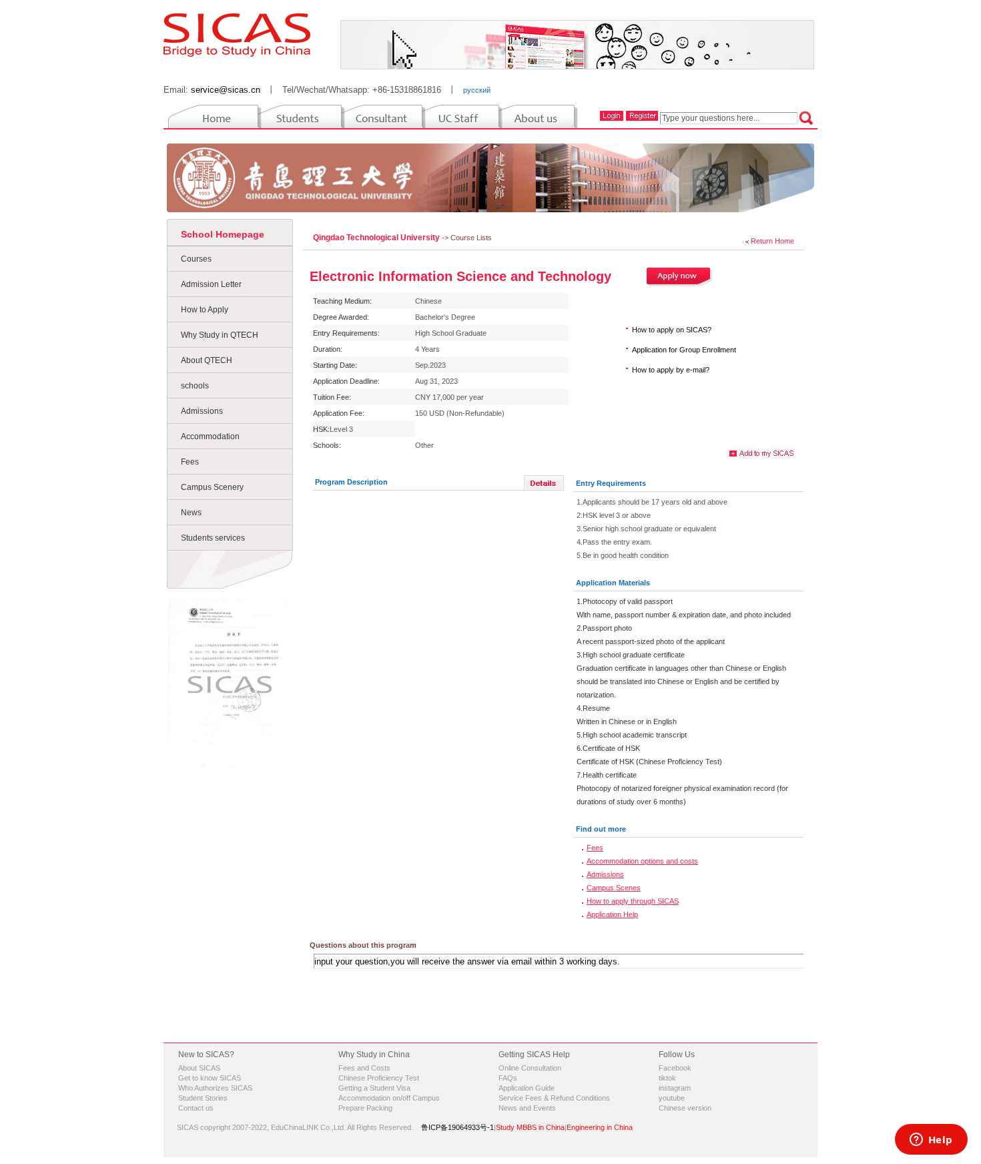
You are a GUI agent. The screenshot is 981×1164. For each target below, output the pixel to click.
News (191, 512)
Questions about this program (363, 945)
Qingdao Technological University (377, 237)
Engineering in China (600, 1127)
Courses (196, 259)
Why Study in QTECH (219, 335)
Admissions (202, 411)
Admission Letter (211, 284)
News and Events (527, 1108)
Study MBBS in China (530, 1127)
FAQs (508, 1078)
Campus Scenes (614, 888)
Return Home (772, 241)
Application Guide (527, 1088)
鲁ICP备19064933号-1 (457, 1127)
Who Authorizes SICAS (215, 1088)
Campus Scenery (212, 487)
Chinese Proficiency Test (378, 1078)
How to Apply (204, 309)
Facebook (675, 1068)
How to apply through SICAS (633, 901)
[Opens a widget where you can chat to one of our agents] (931, 1140)
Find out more (601, 829)
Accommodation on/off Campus (389, 1098)
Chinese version (685, 1108)
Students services (213, 538)
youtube (672, 1098)
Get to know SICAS (209, 1078)
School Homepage (222, 234)
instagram (675, 1088)
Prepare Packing (365, 1108)
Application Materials (613, 583)
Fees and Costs (364, 1068)
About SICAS (199, 1068)
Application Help (612, 914)
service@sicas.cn (225, 90)
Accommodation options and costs (642, 861)
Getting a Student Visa (374, 1088)
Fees (190, 462)
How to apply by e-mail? (670, 370)
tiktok (667, 1078)
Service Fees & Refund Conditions (554, 1098)
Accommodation (210, 436)
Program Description (351, 482)
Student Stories (203, 1098)
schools (195, 385)
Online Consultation (530, 1068)
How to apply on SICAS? (671, 330)
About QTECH (206, 360)
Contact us (196, 1108)
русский (476, 90)
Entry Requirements (611, 483)
